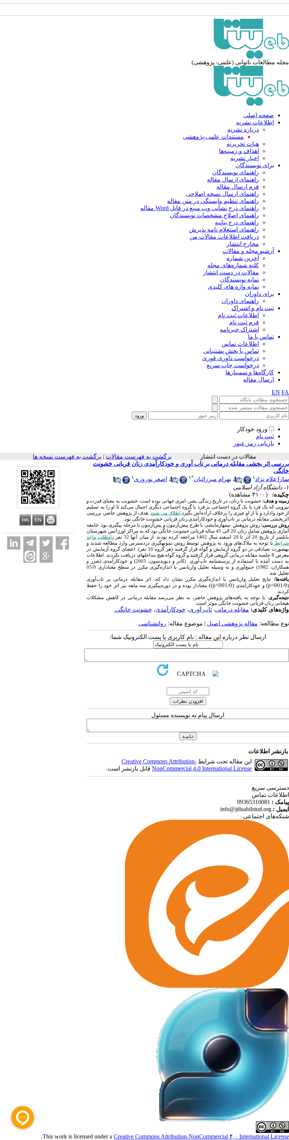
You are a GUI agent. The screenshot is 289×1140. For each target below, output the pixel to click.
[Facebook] (62, 543)
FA (285, 392)
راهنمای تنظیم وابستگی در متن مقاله (213, 201)
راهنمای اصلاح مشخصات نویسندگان (214, 215)
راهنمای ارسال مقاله (233, 179)
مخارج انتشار (243, 244)
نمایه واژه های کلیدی (233, 286)
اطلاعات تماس (240, 344)
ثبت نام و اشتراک (252, 308)
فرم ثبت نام (244, 322)
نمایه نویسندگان (239, 279)
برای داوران (259, 294)
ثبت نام (265, 436)
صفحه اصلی (258, 115)
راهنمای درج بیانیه (237, 222)
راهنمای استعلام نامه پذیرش (224, 229)
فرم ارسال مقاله (237, 186)
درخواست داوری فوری (230, 358)
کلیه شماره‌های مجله (233, 265)
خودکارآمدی (170, 609)
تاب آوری (200, 609)
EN (276, 392)
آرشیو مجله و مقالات (248, 251)
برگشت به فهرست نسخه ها (67, 456)
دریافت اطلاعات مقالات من (224, 236)
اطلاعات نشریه (255, 122)
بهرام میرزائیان (212, 479)
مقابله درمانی (232, 609)
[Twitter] (46, 543)
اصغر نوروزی (150, 479)
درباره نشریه (243, 129)
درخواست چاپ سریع (233, 365)
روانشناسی (152, 623)
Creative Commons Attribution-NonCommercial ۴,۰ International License (201, 1136)
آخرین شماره (243, 258)
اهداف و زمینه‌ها (239, 151)
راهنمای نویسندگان (235, 172)
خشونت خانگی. (133, 609)
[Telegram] (30, 543)
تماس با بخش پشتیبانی (231, 351)
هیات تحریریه (243, 144)
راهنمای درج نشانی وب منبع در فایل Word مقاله (199, 208)
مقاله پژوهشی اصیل (232, 623)
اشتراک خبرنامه (239, 329)
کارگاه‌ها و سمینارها (249, 372)
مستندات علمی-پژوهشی (213, 136)
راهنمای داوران (240, 301)
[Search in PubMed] (238, 481)
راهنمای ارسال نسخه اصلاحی (222, 194)
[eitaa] (30, 556)
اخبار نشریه (244, 158)
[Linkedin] (13, 543)
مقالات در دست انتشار (231, 272)
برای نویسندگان (255, 165)
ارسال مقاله (258, 379)
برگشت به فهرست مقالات (139, 456)
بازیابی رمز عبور (253, 443)
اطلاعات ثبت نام (238, 315)
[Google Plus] (46, 556)
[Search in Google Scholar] (247, 481)
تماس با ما (261, 336)
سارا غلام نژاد (272, 479)
